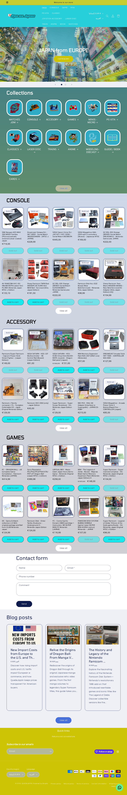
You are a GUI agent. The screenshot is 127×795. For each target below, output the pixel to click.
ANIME (72, 149)
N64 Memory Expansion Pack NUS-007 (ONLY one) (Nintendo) (88, 356)
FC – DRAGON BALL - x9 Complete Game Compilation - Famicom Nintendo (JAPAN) (12, 473)
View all (63, 188)
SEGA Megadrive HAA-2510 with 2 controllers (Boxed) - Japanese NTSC (88, 234)
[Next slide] (71, 84)
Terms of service (83, 783)
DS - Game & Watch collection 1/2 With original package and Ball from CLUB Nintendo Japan (12, 525)
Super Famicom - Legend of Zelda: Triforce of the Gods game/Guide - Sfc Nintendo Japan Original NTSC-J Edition (113, 525)
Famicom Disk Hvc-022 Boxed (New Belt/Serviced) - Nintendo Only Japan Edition (88, 287)
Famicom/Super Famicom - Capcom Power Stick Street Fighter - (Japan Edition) (13, 357)
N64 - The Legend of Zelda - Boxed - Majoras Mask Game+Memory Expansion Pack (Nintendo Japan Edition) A (88, 474)
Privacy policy (56, 783)
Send (24, 604)
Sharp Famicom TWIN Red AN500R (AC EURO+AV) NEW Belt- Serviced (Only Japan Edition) (38, 287)
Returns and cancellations (63, 736)
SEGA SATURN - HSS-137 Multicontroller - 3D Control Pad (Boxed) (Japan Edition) (37, 357)
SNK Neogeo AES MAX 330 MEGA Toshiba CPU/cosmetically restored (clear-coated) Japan (12, 236)
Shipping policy (114, 783)
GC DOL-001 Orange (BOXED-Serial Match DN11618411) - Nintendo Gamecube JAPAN (113, 235)
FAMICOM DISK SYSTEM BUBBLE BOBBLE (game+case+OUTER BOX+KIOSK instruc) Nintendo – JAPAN (88, 525)
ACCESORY (52, 119)
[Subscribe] (50, 751)
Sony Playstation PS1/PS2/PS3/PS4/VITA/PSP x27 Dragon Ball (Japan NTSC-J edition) (37, 473)
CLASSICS (13, 149)
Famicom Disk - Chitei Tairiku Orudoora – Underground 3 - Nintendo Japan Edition (37, 524)
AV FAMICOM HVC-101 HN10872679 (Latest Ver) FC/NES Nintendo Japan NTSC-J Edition (12, 287)
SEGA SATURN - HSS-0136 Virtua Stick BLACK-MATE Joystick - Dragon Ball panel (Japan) (63, 357)
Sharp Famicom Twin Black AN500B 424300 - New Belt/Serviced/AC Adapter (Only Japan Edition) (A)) (113, 288)
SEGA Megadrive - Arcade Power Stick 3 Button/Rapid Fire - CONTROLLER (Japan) (114, 406)
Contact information (99, 783)
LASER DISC (34, 149)
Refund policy (69, 783)
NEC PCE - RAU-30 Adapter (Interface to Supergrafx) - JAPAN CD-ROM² (88, 406)
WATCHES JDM (14, 121)
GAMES (72, 119)
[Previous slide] (55, 84)
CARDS (13, 179)
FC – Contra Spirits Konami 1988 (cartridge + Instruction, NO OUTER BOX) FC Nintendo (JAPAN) (63, 525)
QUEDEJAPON (27, 783)
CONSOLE (32, 119)
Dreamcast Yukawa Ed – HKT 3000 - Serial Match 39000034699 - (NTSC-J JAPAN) (38, 235)
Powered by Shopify (40, 783)
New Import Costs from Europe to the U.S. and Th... (24, 653)
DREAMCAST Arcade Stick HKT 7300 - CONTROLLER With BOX (114, 356)
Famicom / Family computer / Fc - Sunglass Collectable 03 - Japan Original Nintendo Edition (12, 406)
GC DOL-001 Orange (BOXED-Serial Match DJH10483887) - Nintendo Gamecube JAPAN (61, 288)
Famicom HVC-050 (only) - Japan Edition (37, 404)
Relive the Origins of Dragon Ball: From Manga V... (63, 653)
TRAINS (52, 149)
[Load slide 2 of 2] (65, 85)
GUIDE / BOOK (112, 149)
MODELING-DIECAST (92, 150)
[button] (107, 16)
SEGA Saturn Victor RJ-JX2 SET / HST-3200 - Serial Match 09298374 (62, 234)
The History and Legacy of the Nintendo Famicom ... (100, 655)
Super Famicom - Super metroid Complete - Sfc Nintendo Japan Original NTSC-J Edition (113, 473)
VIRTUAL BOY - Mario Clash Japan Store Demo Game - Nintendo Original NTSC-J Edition (63, 473)
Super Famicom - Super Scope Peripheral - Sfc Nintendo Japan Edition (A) (63, 406)
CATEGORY (63, 59)
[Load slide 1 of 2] (62, 85)
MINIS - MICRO (92, 121)
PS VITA (111, 119)
